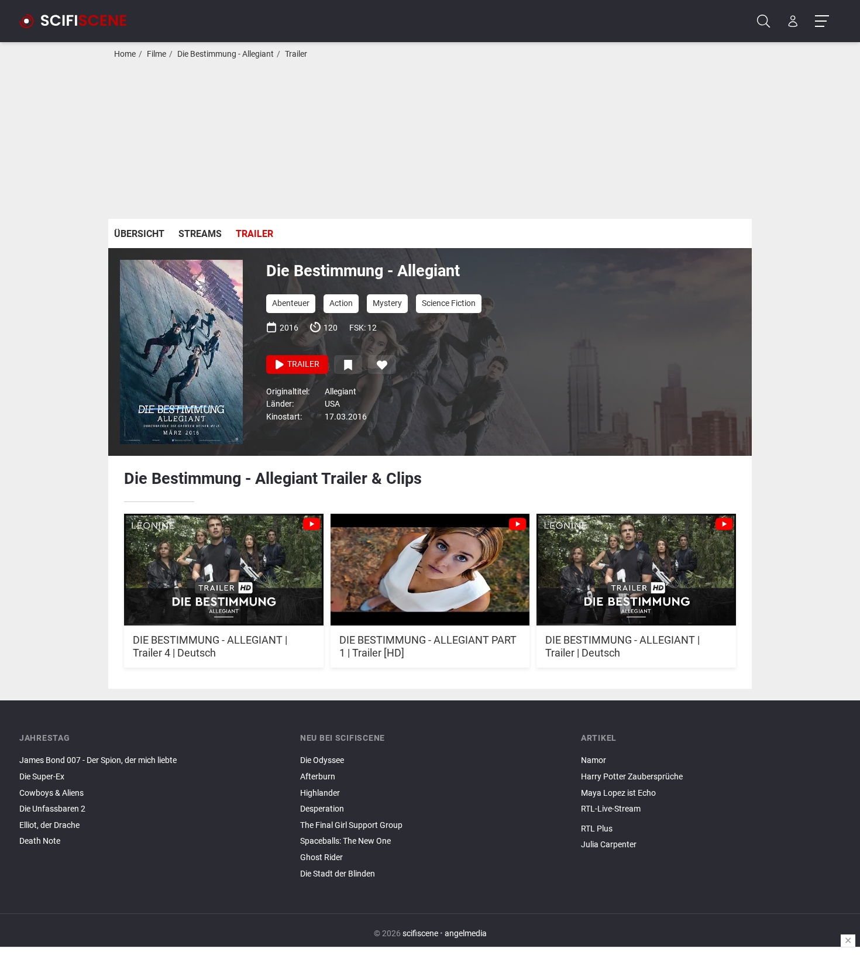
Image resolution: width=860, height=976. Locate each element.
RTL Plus (597, 829)
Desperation (322, 809)
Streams (200, 233)
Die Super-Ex (41, 777)
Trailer (296, 54)
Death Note (39, 841)
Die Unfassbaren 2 (52, 809)
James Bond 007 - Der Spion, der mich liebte (98, 760)
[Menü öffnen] (822, 21)
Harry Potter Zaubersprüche (632, 777)
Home (125, 54)
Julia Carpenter (609, 845)
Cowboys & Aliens (51, 793)
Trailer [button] (302, 364)
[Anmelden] (793, 21)
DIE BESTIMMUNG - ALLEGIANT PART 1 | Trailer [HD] (428, 646)
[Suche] (764, 21)
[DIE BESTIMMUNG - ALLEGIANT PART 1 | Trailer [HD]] (430, 563)
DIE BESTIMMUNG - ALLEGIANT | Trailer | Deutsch (622, 646)
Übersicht (139, 233)
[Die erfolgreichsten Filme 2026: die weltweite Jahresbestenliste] (711, 855)
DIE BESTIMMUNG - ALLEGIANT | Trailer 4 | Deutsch (210, 646)
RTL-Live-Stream (611, 809)
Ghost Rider (321, 857)
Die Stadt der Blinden (337, 874)
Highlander (320, 793)
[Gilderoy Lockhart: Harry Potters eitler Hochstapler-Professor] (711, 819)
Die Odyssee (322, 760)
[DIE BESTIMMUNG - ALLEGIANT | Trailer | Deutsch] (636, 563)
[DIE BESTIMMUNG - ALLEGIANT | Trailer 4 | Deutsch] (224, 563)
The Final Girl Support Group (351, 825)
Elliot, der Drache (49, 825)
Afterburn (317, 777)
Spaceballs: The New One (345, 841)
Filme (156, 54)
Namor (593, 760)
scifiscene (420, 934)
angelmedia (466, 934)
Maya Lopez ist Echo (618, 793)
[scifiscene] (77, 21)
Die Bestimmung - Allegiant (225, 54)
